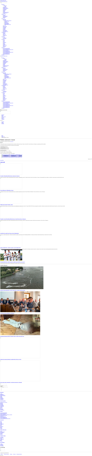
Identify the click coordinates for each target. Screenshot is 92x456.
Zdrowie (4, 44)
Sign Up (1, 386)
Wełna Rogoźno (6, 22)
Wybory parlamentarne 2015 (6, 53)
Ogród (4, 40)
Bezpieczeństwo (5, 62)
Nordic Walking (5, 26)
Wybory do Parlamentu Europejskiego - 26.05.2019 (6, 414)
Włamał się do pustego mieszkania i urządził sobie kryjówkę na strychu (10, 359)
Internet (4, 89)
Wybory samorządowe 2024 (6, 102)
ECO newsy (4, 38)
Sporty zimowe (5, 84)
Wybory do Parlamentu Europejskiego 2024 (8, 49)
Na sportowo (4, 27)
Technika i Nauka (3, 435)
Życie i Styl (3, 39)
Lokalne (4, 58)
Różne (4, 45)
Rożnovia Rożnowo (7, 76)
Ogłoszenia (3, 54)
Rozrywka (4, 17)
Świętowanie (4, 42)
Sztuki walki (4, 80)
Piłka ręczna (4, 19)
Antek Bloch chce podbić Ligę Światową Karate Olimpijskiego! (9, 233)
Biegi (3, 25)
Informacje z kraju (5, 7)
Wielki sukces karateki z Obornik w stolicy (6, 204)
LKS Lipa (6, 75)
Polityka (4, 11)
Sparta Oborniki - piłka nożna (8, 20)
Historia (4, 100)
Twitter (2, 122)
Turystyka (4, 28)
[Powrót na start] (3, 1)
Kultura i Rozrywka (3, 429)
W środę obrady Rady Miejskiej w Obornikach (7, 313)
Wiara (3, 96)
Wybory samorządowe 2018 (3, 415)
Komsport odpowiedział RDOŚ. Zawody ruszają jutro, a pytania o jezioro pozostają (12, 290)
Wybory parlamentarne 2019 (6, 51)
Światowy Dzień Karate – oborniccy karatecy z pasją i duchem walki (10, 247)
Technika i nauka (4, 32)
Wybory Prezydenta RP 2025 (6, 48)
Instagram (3, 123)
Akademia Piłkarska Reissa (8, 24)
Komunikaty (1, 399)
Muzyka (4, 15)
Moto (3, 34)
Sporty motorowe (5, 30)
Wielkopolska (4, 60)
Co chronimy (1, 444)
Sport (2, 18)
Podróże (4, 95)
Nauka (4, 86)
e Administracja (5, 35)
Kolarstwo (4, 82)
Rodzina (1, 428)
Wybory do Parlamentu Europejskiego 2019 (8, 105)
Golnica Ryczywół (7, 21)
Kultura (2, 67)
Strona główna (2, 160)
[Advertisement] (46, 130)
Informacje (3, 4)
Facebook (3, 121)
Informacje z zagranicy (5, 8)
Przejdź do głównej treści (3, 0)
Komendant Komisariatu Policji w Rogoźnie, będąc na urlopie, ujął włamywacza (12, 336)
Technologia (4, 87)
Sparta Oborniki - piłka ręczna (3, 402)
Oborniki (6, 5)
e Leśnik (4, 37)
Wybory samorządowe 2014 (6, 107)
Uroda (4, 93)
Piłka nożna (4, 73)
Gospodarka (4, 9)
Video (5, 6)
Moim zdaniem (5, 98)
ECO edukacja (5, 91)
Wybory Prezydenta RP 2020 (6, 104)
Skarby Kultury (5, 16)
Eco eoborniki (2, 442)
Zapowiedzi (1, 408)
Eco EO (3, 36)
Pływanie (4, 29)
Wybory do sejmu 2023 (5, 50)
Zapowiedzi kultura (5, 69)
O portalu (4, 13)
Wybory (3, 47)
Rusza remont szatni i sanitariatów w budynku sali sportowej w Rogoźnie (11, 382)
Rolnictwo (4, 10)
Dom (3, 41)
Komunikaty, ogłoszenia (6, 12)
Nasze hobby (4, 46)
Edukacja (4, 33)
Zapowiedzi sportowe (5, 31)
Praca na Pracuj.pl (5, 66)
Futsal (5, 78)
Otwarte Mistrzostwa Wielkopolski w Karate (6, 190)
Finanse (4, 64)
